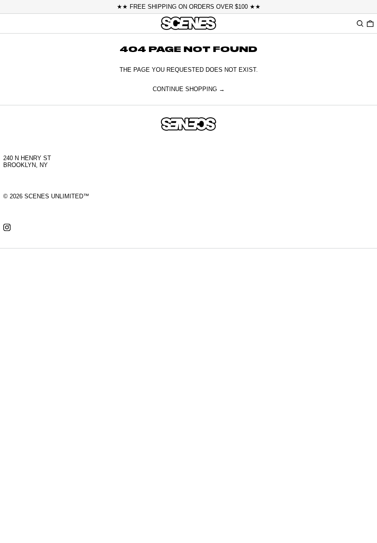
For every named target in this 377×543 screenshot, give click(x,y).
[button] (360, 23)
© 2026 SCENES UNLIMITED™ (46, 196)
